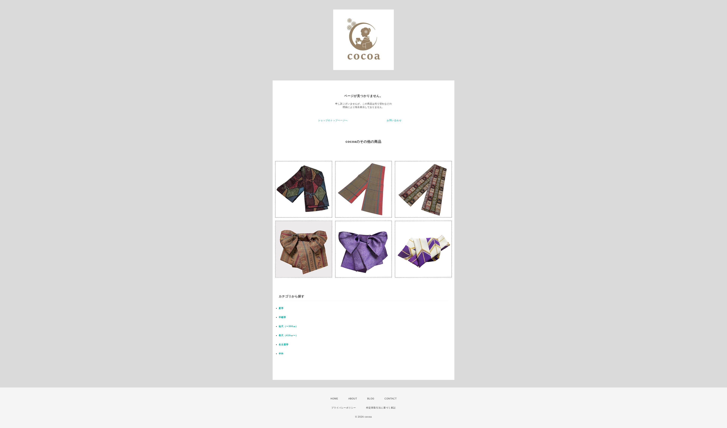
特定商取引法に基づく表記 (381, 407)
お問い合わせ (394, 120)
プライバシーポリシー (343, 407)
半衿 (281, 353)
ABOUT (352, 398)
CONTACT (391, 398)
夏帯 (281, 308)
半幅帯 (282, 317)
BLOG (370, 398)
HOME (334, 398)
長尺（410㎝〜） (288, 335)
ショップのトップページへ (333, 120)
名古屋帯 (284, 344)
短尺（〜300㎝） (288, 326)
